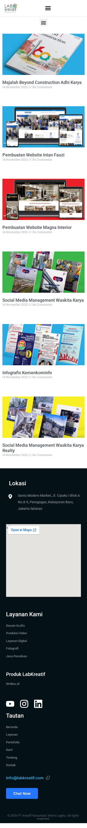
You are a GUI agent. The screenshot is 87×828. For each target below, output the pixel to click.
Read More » (10, 95)
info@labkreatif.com (25, 777)
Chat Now (22, 793)
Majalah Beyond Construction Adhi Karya (42, 82)
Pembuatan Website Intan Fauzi (33, 154)
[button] (48, 8)
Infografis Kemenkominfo (27, 372)
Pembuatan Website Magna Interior (37, 227)
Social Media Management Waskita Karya (43, 300)
